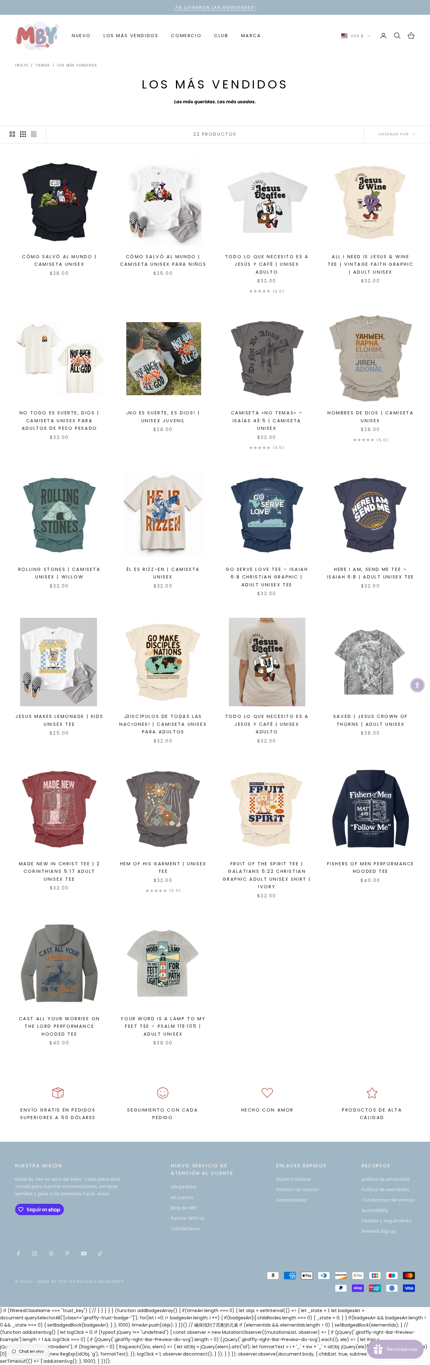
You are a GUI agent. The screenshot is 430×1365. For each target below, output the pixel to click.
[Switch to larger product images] (12, 134)
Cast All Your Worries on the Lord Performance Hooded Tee (59, 1026)
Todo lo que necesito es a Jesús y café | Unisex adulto (267, 264)
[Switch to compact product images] (34, 134)
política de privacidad (385, 1179)
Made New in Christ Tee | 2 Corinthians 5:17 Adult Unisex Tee (59, 871)
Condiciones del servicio (388, 1200)
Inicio (21, 65)
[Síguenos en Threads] (51, 1253)
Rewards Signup (379, 1231)
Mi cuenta (182, 1197)
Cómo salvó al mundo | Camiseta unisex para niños (163, 260)
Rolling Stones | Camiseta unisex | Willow (59, 573)
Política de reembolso (386, 1189)
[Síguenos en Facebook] (18, 1253)
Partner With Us (188, 1218)
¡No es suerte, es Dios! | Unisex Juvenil (163, 417)
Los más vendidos (77, 65)
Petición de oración (297, 1189)
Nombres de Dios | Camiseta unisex (370, 417)
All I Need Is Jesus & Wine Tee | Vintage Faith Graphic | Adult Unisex (370, 264)
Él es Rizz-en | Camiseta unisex (163, 573)
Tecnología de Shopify (96, 1281)
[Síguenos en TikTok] (100, 1253)
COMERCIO (186, 35)
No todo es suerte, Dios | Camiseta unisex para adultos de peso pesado (59, 420)
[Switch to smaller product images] (23, 134)
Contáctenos (185, 1229)
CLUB (221, 35)
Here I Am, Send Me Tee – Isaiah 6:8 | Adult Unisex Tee (370, 573)
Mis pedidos (183, 1187)
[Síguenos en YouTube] (84, 1253)
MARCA (251, 35)
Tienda (43, 65)
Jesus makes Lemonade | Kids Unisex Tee (59, 720)
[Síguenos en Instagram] (34, 1253)
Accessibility (375, 1210)
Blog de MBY (184, 1208)
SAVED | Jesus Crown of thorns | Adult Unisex (370, 720)
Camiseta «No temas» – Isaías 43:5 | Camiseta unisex (267, 420)
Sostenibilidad (291, 1200)
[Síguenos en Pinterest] (67, 1253)
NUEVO (81, 35)
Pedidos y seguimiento (386, 1221)
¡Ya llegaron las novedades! (215, 7)
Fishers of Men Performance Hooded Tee (370, 867)
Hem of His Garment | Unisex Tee (163, 867)
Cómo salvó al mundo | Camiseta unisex (59, 260)
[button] (417, 685)
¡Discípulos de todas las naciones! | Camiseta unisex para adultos (163, 724)
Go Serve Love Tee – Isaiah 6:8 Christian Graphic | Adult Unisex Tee (267, 577)
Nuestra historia (293, 1179)
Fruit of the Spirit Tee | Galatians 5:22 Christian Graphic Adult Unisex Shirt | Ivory (267, 875)
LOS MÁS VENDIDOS (131, 35)
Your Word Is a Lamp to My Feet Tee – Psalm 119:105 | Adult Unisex (163, 1026)
